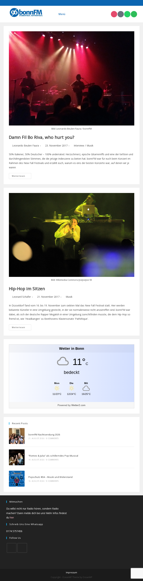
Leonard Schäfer (21, 296)
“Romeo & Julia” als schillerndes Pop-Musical (53, 455)
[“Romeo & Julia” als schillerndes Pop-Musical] (17, 457)
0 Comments (52, 438)
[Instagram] (114, 14)
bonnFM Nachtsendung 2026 (44, 434)
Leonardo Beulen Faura (25, 145)
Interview (79, 145)
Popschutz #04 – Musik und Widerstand (50, 477)
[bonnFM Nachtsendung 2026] (17, 436)
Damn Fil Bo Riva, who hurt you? (42, 137)
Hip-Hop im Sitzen (27, 288)
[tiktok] (22, 548)
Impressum (71, 572)
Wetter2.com (78, 405)
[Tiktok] (121, 14)
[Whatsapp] (127, 14)
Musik (90, 145)
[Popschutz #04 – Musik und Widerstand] (17, 479)
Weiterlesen (21, 175)
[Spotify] (134, 14)
